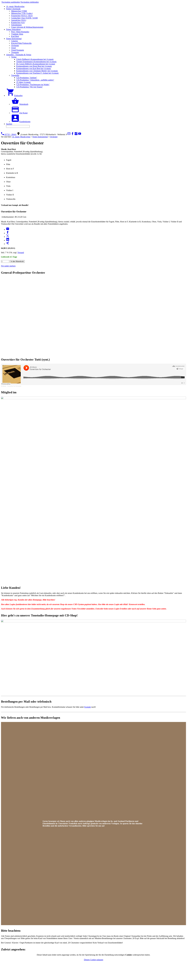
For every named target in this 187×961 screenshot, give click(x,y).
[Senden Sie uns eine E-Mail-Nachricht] (68, 134)
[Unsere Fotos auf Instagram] (76, 134)
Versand (20, 252)
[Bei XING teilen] (7, 244)
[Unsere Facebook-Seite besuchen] (72, 134)
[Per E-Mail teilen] (7, 229)
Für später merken (8, 266)
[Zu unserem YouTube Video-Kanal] (79, 134)
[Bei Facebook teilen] (7, 233)
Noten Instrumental (40, 137)
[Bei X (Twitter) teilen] (7, 237)
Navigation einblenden (29, 2)
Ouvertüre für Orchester (14, 386)
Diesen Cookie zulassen (93, 960)
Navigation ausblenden (11, 2)
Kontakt (87, 707)
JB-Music (3, 386)
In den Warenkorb (17, 261)
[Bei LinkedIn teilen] (7, 240)
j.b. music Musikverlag (21, 137)
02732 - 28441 (10, 134)
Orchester (53, 137)
